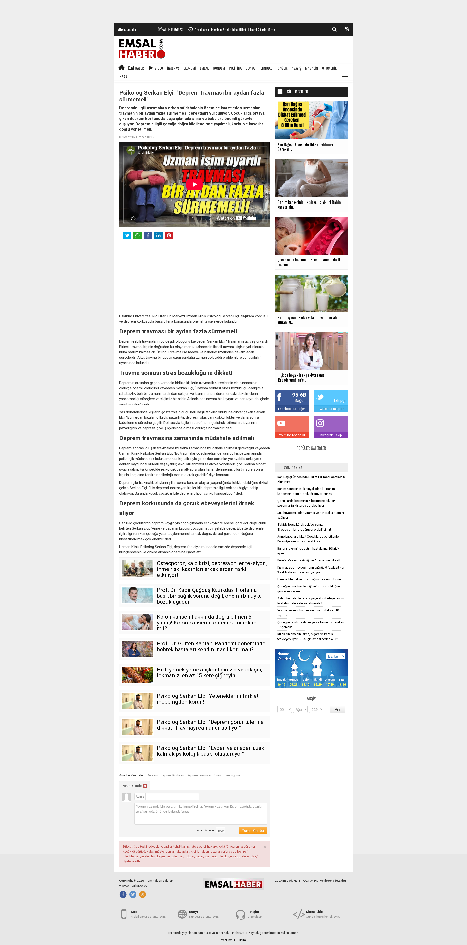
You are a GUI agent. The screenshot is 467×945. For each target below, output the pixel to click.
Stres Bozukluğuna (227, 775)
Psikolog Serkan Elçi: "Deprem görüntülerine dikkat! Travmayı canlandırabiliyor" (210, 725)
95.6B (299, 395)
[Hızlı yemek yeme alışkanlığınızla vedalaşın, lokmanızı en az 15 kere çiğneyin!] (137, 675)
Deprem (152, 775)
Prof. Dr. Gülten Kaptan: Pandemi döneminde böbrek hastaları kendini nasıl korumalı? (211, 646)
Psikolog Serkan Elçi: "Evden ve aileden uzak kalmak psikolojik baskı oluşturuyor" (210, 751)
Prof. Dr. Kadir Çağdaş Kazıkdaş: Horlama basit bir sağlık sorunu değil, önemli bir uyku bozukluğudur (209, 596)
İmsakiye (173, 68)
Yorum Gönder (134, 786)
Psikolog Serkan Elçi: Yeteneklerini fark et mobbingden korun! (208, 699)
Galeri (140, 68)
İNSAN (123, 76)
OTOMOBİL (329, 68)
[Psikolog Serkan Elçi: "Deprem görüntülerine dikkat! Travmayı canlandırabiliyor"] (137, 727)
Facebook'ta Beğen (291, 409)
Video (159, 68)
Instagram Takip (331, 435)
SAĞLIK (282, 68)
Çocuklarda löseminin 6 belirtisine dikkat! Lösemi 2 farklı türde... (236, 29)
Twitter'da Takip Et (331, 409)
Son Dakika (293, 468)
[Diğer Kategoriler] (345, 77)
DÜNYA (250, 68)
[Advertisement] (233, 11)
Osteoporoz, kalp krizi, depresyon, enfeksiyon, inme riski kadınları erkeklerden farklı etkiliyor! (212, 569)
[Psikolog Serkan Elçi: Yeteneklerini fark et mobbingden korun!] (137, 701)
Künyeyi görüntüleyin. (204, 914)
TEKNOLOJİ (266, 68)
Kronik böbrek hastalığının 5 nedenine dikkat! (308, 560)
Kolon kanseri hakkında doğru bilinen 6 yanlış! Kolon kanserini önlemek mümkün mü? (207, 623)
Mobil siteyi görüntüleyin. (148, 914)
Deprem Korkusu (172, 775)
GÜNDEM (219, 68)
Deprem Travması (199, 775)
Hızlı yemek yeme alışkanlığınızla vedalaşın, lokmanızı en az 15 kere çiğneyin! (209, 673)
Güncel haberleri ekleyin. (323, 914)
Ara (337, 709)
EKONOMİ (189, 68)
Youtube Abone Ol (292, 435)
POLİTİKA (235, 68)
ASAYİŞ (296, 68)
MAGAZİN (311, 68)
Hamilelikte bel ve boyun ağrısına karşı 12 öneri (309, 579)
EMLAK (204, 68)
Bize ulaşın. (255, 914)
